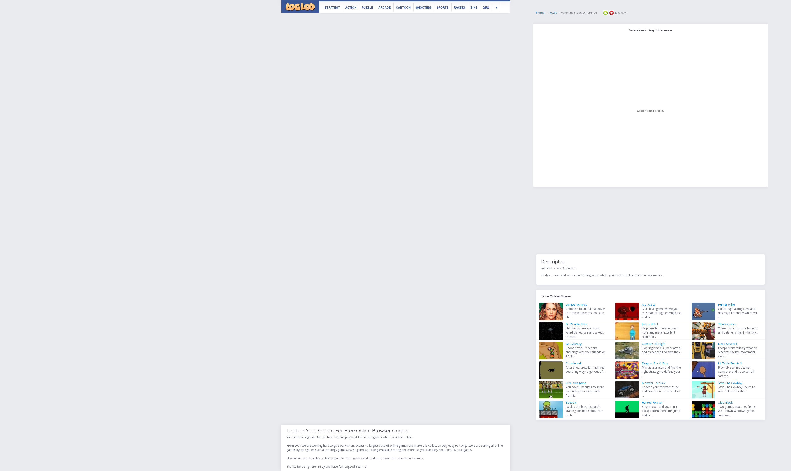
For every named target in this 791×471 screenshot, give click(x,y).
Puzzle (367, 7)
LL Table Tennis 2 (730, 363)
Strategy (332, 7)
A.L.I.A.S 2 (648, 305)
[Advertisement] (650, 221)
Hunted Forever (652, 402)
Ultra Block (725, 402)
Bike (473, 7)
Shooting (423, 7)
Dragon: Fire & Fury (655, 363)
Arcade (384, 7)
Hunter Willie (726, 305)
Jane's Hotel (650, 324)
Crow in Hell (574, 363)
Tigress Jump (726, 324)
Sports (442, 7)
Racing (459, 7)
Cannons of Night (653, 344)
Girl (486, 7)
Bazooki (571, 402)
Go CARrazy (574, 344)
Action (350, 7)
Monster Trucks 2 (653, 383)
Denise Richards (576, 305)
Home (540, 12)
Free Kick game (576, 383)
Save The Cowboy (730, 383)
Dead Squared (727, 344)
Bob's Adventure (577, 324)
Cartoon (403, 7)
